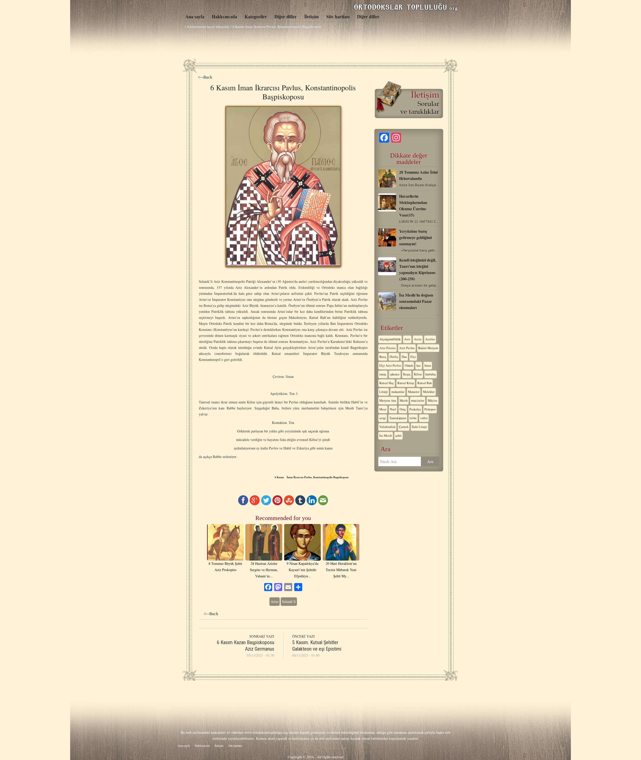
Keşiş (406, 374)
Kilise (418, 374)
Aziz (407, 339)
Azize (418, 339)
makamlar (397, 392)
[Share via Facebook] (243, 503)
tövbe (413, 418)
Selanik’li (289, 601)
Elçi (413, 357)
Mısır (382, 409)
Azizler (430, 339)
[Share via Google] (255, 503)
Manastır (413, 392)
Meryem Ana (387, 400)
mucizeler (417, 400)
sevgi (382, 418)
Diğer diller (285, 16)
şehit (398, 435)
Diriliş (394, 357)
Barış (382, 357)
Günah (409, 365)
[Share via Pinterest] (277, 503)
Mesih (404, 400)
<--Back (205, 77)
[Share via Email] (323, 503)
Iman (427, 365)
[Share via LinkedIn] (312, 503)
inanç (382, 374)
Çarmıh (403, 427)
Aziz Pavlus (407, 348)
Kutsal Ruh (424, 383)
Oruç (403, 409)
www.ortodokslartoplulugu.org (266, 732)
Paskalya (415, 409)
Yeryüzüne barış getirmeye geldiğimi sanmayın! (415, 237)
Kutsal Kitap (405, 383)
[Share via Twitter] (266, 503)
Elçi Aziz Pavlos (390, 365)
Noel (393, 409)
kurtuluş (430, 374)
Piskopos (430, 409)
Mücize (432, 400)
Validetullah (387, 427)
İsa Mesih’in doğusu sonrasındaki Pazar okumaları (416, 301)
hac (418, 365)
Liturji (383, 392)
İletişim (311, 16)
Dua (404, 357)
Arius (274, 601)
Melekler (429, 392)
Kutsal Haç (386, 383)
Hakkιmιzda (224, 16)
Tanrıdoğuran (397, 418)
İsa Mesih (385, 435)
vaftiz (424, 418)
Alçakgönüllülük (390, 339)
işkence (395, 374)
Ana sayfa (194, 16)
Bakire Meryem (428, 348)
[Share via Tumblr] (300, 503)
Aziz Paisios (387, 348)
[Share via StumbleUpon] (289, 503)
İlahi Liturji (419, 427)
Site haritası (338, 16)
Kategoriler (256, 16)
